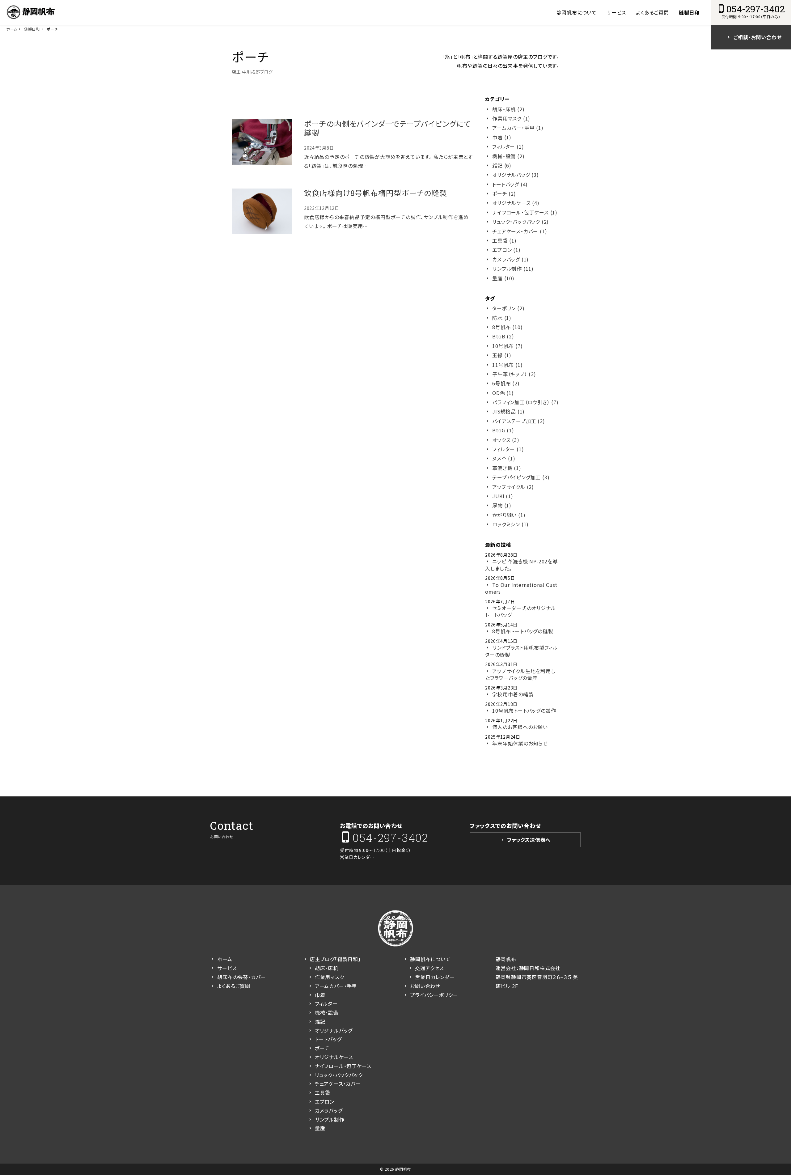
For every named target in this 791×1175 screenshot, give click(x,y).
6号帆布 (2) (505, 383)
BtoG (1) (503, 430)
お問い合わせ (425, 986)
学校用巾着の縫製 (512, 694)
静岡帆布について (576, 12)
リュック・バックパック (339, 1075)
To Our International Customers (521, 588)
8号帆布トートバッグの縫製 (522, 631)
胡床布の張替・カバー (241, 977)
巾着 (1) (501, 137)
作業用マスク (329, 977)
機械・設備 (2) (508, 156)
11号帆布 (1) (507, 364)
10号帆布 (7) (507, 345)
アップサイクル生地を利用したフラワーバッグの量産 (520, 674)
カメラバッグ (329, 1110)
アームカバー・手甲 (336, 986)
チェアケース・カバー (338, 1083)
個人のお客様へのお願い (520, 726)
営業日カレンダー (357, 857)
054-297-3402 (391, 837)
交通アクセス (429, 968)
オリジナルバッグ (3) (515, 174)
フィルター (326, 1003)
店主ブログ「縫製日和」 (335, 959)
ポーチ (322, 1048)
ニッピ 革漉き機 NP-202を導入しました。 (521, 565)
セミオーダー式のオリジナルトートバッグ (520, 611)
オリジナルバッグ (334, 1030)
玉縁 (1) (501, 355)
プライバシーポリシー (434, 995)
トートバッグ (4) (510, 184)
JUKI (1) (502, 496)
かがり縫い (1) (508, 514)
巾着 (320, 995)
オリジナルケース (334, 1057)
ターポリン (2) (508, 308)
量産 (320, 1128)
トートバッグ (328, 1039)
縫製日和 (689, 12)
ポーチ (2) (504, 193)
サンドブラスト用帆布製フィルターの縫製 (521, 651)
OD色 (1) (503, 392)
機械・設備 (326, 1012)
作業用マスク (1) (511, 118)
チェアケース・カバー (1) (519, 231)
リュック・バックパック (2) (520, 221)
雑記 (320, 1021)
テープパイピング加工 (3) (520, 477)
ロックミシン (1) (510, 524)
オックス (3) (505, 439)
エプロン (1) (506, 249)
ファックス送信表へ (529, 839)
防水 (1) (501, 317)
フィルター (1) (508, 146)
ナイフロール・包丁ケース (343, 1066)
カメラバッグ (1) (510, 259)
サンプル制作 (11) (513, 268)
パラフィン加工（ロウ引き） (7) (525, 402)
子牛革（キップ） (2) (514, 374)
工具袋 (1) (504, 240)
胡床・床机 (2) (508, 109)
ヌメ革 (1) (503, 458)
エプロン (324, 1101)
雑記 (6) (501, 165)
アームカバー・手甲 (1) (517, 127)
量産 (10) (503, 278)
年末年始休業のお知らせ (520, 743)
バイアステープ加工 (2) (518, 421)
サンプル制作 (330, 1119)
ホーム (11, 29)
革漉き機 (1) (506, 467)
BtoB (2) (503, 336)
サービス (616, 12)
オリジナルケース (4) (515, 202)
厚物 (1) (501, 505)
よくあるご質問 (652, 12)
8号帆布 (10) (507, 327)
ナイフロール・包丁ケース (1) (524, 212)
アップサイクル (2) (513, 486)
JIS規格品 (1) (508, 411)
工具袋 (322, 1092)
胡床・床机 (326, 968)
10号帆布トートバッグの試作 (524, 710)
